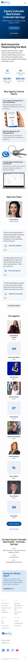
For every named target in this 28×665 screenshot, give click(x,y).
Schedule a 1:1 (9, 589)
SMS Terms (7, 659)
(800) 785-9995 (5, 640)
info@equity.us (5, 642)
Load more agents (14, 524)
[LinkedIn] (3, 650)
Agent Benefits (18, 605)
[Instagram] (12, 650)
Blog (2, 621)
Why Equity (17, 603)
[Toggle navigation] (25, 3)
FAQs (2, 623)
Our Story (16, 621)
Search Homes (14, 28)
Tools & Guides (5, 625)
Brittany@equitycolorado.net (14, 562)
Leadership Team (18, 623)
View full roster (14, 529)
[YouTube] (17, 650)
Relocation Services (6, 607)
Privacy (2, 659)
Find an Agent (14, 33)
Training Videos (5, 628)
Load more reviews (14, 306)
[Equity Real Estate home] (5, 3)
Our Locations (17, 625)
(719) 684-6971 (14, 557)
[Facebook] (8, 650)
